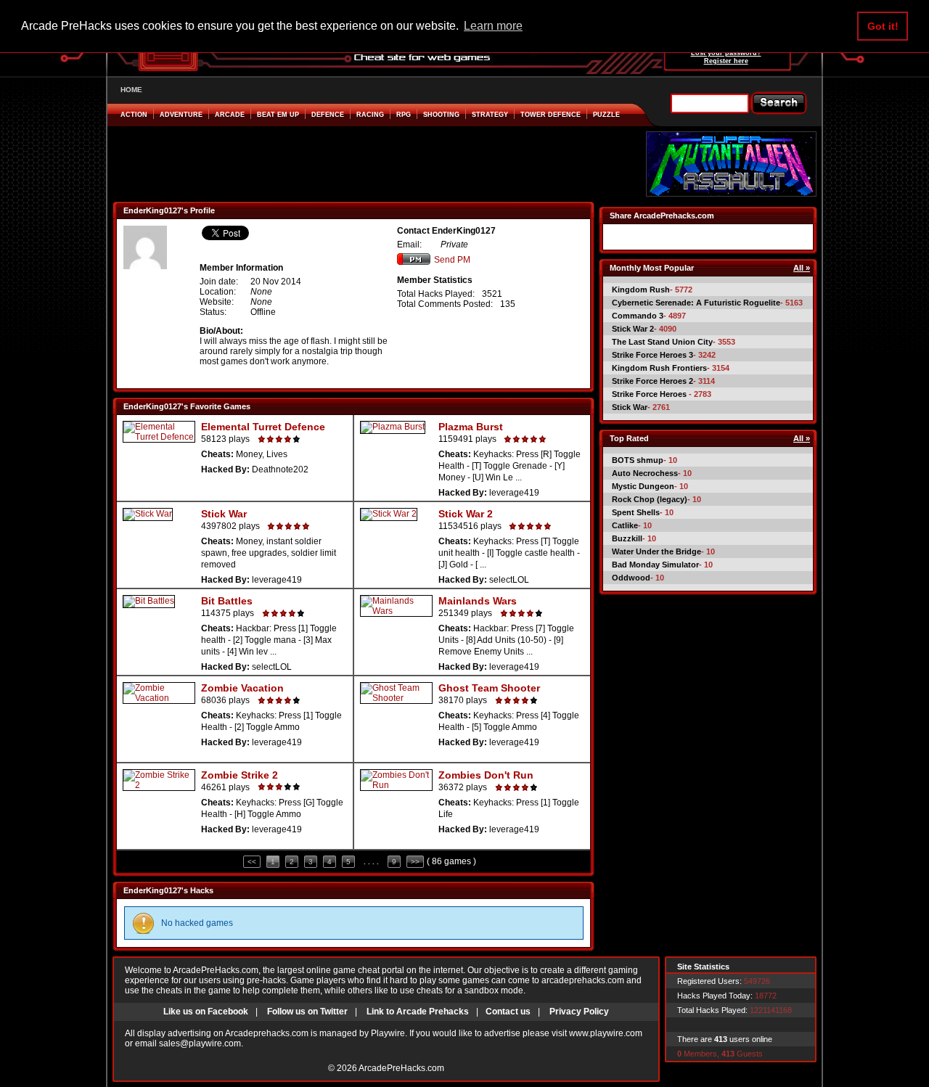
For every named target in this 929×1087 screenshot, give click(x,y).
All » (801, 267)
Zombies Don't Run (485, 775)
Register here (726, 61)
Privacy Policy (579, 1011)
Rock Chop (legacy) (649, 499)
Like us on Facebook (205, 1011)
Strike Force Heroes (650, 394)
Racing (370, 114)
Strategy (490, 114)
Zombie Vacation (242, 688)
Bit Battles (227, 601)
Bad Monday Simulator (655, 564)
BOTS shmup (637, 460)
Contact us (508, 1011)
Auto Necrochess (645, 473)
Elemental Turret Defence (263, 426)
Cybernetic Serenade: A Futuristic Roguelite (696, 302)
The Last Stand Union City (662, 341)
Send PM (452, 260)
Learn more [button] (493, 26)
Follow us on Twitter (307, 1011)
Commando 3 (637, 315)
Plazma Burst (470, 426)
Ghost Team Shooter (489, 688)
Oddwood (631, 577)
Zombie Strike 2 (239, 775)
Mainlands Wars (477, 601)
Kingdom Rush (641, 289)
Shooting (441, 114)
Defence (327, 114)
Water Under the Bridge (656, 551)
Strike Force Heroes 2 (652, 381)
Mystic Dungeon (643, 486)
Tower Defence (550, 114)
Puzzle (606, 114)
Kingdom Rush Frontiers (659, 368)
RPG (403, 114)
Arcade (230, 114)
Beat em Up (278, 114)
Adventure (181, 114)
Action (133, 114)
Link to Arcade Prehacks (418, 1011)
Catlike (625, 525)
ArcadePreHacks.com (401, 1068)
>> (415, 862)
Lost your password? (726, 53)
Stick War (224, 514)
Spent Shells (636, 512)
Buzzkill (627, 538)
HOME (131, 90)
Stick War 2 (465, 514)
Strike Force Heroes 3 (652, 354)
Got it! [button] (883, 26)
